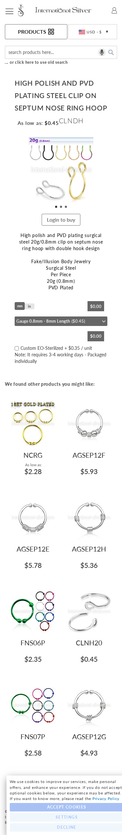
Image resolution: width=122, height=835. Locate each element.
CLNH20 (89, 643)
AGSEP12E (33, 549)
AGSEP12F (89, 455)
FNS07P (32, 736)
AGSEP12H (89, 549)
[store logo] (26, 10)
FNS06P (32, 643)
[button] (93, 32)
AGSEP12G (89, 736)
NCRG (32, 455)
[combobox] (61, 52)
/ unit (60, 354)
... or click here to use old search (36, 62)
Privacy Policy (105, 798)
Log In (114, 10)
